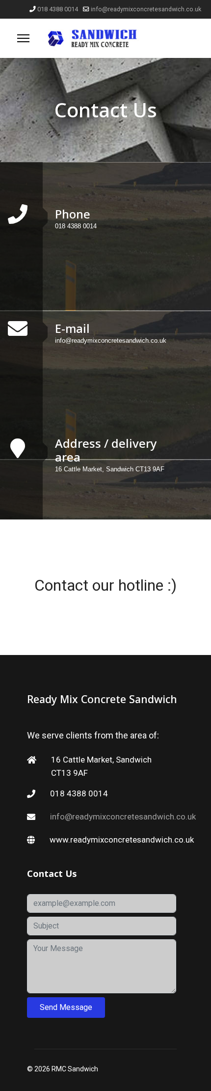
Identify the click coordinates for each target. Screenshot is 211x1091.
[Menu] (23, 38)
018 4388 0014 (57, 9)
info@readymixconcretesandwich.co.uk (146, 9)
